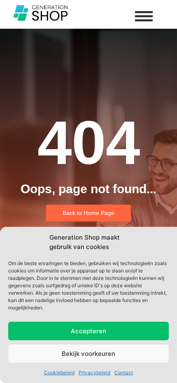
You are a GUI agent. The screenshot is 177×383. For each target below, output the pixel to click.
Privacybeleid (94, 372)
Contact (123, 372)
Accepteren (88, 331)
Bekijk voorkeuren (88, 354)
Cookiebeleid (59, 372)
